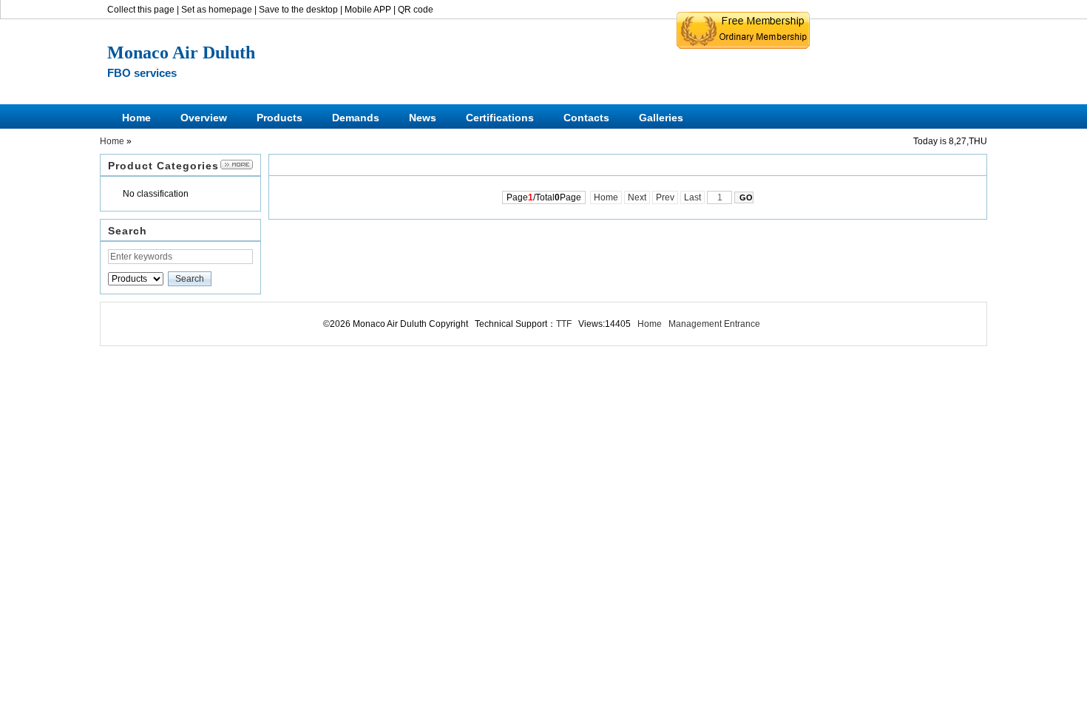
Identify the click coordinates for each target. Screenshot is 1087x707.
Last (692, 197)
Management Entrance (714, 324)
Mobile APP (368, 9)
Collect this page (141, 9)
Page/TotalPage (544, 197)
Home (112, 141)
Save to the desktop (298, 9)
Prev (665, 197)
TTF (564, 324)
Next (637, 197)
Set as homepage (216, 9)
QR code (415, 9)
